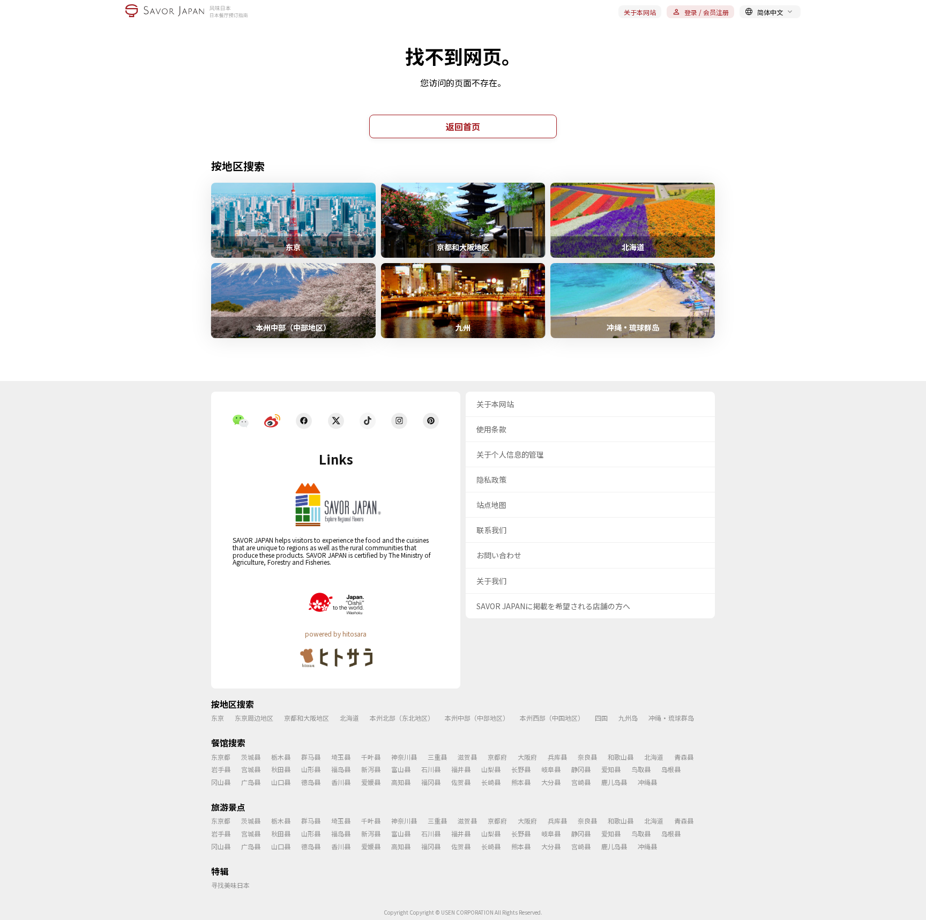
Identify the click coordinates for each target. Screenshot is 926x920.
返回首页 (463, 126)
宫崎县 (581, 782)
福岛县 (340, 769)
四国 (601, 717)
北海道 (349, 717)
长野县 (521, 769)
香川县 (340, 782)
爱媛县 (370, 782)
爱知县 (611, 769)
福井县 (461, 769)
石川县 (430, 769)
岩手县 (220, 769)
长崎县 (491, 782)
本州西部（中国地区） (552, 717)
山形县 (310, 769)
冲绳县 (647, 782)
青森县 (683, 756)
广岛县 (250, 782)
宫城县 (250, 769)
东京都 (220, 756)
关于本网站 (640, 12)
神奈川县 (404, 756)
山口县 (280, 782)
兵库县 (557, 756)
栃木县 (280, 756)
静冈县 (581, 769)
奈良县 (587, 756)
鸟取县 (641, 769)
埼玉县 (340, 756)
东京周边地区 (254, 717)
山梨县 (491, 769)
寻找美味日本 (230, 884)
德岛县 (310, 782)
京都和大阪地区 (306, 717)
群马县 (310, 756)
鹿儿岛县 (614, 782)
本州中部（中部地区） (477, 717)
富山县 (400, 769)
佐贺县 (461, 782)
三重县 (437, 756)
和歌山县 (620, 756)
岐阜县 (551, 769)
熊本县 (521, 782)
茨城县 (250, 756)
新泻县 (370, 769)
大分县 (551, 782)
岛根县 (671, 769)
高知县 (400, 782)
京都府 (497, 756)
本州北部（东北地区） (402, 717)
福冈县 (430, 782)
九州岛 (628, 717)
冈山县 (220, 782)
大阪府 (527, 756)
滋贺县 (467, 756)
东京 (217, 717)
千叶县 (370, 756)
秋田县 (280, 769)
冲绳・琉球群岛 (671, 717)
